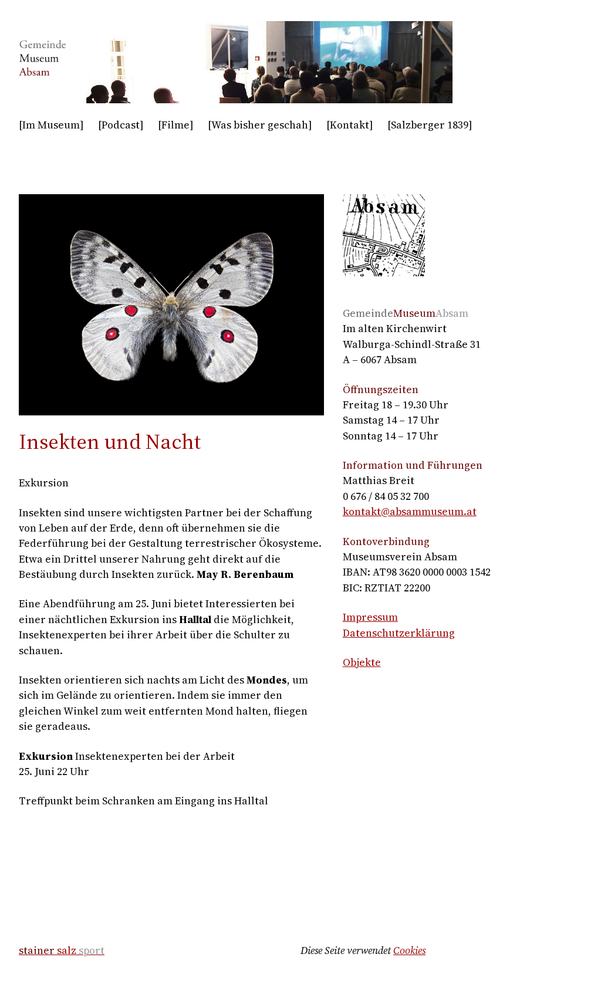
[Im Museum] (51, 125)
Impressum (370, 617)
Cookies (409, 950)
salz (61, 950)
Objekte (362, 662)
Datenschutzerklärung (399, 633)
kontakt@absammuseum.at (410, 512)
